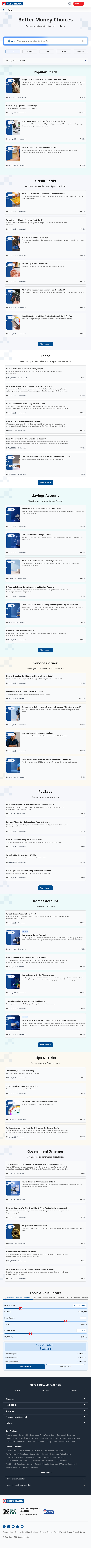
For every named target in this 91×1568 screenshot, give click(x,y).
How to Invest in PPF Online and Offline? (38, 1182)
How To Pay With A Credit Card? (35, 264)
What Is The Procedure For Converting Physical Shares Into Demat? (49, 1020)
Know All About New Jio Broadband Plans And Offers (28, 822)
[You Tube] (13, 1526)
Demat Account (74, 1438)
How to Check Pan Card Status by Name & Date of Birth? (29, 676)
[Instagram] (8, 1526)
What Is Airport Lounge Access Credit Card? (39, 147)
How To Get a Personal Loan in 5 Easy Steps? (24, 369)
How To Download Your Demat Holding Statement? (27, 957)
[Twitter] (17, 1526)
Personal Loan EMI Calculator (30, 1451)
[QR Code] (6, 1512)
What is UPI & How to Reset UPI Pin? (21, 855)
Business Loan (33, 1435)
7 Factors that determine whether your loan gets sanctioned (46, 456)
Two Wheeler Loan (47, 1435)
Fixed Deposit (58, 1441)
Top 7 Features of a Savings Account (36, 534)
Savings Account (31, 1438)
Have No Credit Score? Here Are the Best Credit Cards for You (47, 316)
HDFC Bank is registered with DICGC (30, 1510)
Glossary (83, 1532)
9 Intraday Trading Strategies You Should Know (25, 1001)
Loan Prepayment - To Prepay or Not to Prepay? (26, 439)
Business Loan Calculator (40, 1454)
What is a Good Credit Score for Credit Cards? (24, 220)
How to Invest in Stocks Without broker (38, 975)
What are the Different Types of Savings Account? (42, 561)
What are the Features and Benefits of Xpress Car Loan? (29, 386)
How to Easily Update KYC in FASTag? (21, 106)
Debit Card (21, 1441)
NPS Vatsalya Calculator (28, 1467)
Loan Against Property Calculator (38, 1457)
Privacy (35, 1532)
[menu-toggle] (88, 4)
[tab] (18, 1298)
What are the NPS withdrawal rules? (21, 1252)
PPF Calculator (47, 1461)
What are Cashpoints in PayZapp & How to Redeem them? (30, 804)
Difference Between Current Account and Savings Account (30, 587)
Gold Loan (61, 1435)
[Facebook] (4, 1526)
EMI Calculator (11, 1451)
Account (25, 931)
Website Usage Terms (69, 1532)
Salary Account (46, 1438)
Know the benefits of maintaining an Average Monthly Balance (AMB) (50, 604)
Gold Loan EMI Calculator (61, 1454)
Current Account (59, 1438)
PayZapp (40, 1441)
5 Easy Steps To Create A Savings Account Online (41, 508)
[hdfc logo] (12, 4)
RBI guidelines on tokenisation (34, 1225)
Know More (64, 1367)
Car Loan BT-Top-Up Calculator (63, 1464)
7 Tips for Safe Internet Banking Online (22, 1086)
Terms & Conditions (23, 1532)
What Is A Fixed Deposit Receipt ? (20, 631)
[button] (87, 52)
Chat (47, 1391)
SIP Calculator (60, 1461)
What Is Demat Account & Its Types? (21, 914)
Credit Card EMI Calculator (16, 1461)
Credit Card (10, 1441)
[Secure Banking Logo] (48, 1511)
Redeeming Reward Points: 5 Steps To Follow (24, 691)
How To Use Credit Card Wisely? (35, 237)
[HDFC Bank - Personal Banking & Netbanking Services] (13, 1501)
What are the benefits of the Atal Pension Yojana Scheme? (30, 1269)
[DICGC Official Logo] (13, 1512)
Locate (74, 1391)
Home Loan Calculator (14, 1457)
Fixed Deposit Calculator (15, 1464)
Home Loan (70, 1435)
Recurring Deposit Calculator (38, 1464)
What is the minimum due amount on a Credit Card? (43, 290)
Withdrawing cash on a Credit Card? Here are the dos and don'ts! (32, 1128)
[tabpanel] (45, 1337)
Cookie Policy (8, 1532)
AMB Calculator (59, 1457)
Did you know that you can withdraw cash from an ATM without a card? (51, 707)
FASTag (48, 1441)
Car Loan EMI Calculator (53, 1451)
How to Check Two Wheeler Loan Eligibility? (24, 421)
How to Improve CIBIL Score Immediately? (39, 1102)
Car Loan (22, 1435)
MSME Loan (70, 1441)
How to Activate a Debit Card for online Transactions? (44, 121)
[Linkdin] (22, 1526)
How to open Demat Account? (34, 935)
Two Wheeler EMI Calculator (17, 1454)
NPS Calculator (11, 1467)
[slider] (20, 1308)
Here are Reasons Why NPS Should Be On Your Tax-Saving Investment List (36, 1208)
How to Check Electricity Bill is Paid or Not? (24, 839)
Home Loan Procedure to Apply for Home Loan (25, 404)
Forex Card (31, 1441)
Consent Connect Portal (49, 1532)
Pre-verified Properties (15, 1438)
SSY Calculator (34, 1461)
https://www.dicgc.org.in (28, 1514)
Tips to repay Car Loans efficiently (20, 1071)
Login (77, 4)
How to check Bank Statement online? (37, 733)
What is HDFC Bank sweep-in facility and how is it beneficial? (46, 759)
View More (45, 1472)
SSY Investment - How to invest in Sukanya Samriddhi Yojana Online (34, 1164)
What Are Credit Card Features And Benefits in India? (43, 194)
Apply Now (24, 1367)
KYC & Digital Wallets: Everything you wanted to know (28, 870)
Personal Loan (11, 1435)
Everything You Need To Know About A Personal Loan (44, 79)
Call (18, 1391)
